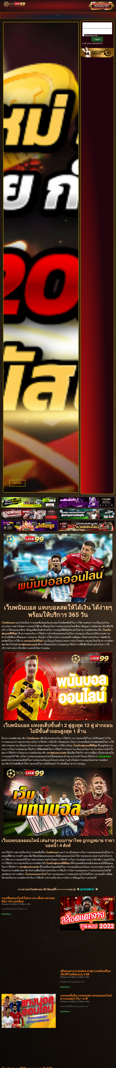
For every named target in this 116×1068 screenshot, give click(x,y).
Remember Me (91, 35)
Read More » (7, 914)
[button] (58, 14)
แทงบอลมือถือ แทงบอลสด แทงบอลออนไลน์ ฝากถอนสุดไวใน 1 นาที (86, 997)
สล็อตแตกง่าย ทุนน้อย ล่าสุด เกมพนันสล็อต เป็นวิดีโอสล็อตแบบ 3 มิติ (85, 972)
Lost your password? (92, 43)
